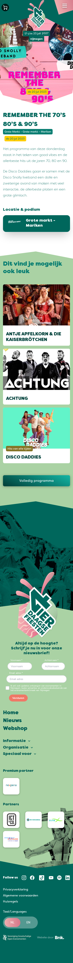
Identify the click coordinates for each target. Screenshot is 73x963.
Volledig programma (36, 481)
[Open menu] (64, 5)
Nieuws (12, 720)
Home (11, 712)
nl (12, 922)
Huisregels (10, 901)
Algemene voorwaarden (20, 895)
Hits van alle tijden (19, 448)
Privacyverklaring (15, 889)
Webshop (15, 728)
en (28, 922)
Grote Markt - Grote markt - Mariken (27, 131)
